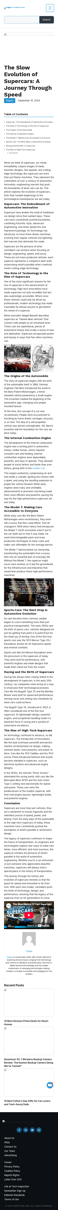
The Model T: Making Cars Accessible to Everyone (28, 138)
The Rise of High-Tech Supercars (20, 150)
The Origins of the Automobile (19, 130)
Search (46, 19)
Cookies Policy (12, 1171)
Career (8, 1162)
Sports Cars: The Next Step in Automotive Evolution (28, 142)
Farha (9, 957)
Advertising (10, 1155)
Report (9, 100)
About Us (9, 1138)
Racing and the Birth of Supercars (20, 146)
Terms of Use (11, 1199)
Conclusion (13, 153)
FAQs (7, 1142)
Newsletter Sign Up (14, 1190)
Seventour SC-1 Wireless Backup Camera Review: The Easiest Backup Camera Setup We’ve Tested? (28, 1062)
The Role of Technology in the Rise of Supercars (27, 126)
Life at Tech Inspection (16, 1186)
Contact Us (10, 1146)
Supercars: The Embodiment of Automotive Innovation (29, 122)
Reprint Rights (12, 1175)
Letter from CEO (13, 1179)
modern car (38, 468)
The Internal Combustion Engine (20, 134)
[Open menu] (50, 8)
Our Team (9, 1151)
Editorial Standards (14, 1195)
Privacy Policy (12, 1166)
